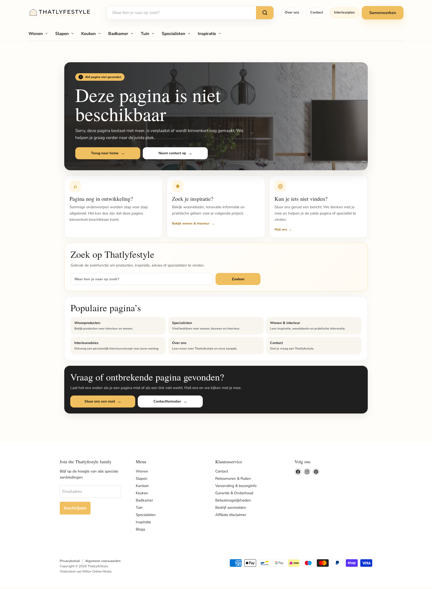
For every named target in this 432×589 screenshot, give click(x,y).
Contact (316, 12)
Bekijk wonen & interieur (191, 223)
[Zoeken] (265, 12)
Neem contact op (172, 153)
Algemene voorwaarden (102, 561)
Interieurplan (344, 12)
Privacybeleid (70, 561)
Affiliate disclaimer (230, 514)
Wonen (35, 33)
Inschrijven (75, 508)
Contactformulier (167, 401)
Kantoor (142, 485)
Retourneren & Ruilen (233, 478)
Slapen (62, 33)
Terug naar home (104, 153)
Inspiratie (207, 33)
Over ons (292, 12)
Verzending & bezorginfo (235, 485)
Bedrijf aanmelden (230, 507)
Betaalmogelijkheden (233, 500)
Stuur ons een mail (99, 401)
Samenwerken (382, 13)
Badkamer (118, 33)
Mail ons (280, 229)
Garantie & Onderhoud (234, 493)
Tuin (145, 33)
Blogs (140, 529)
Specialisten (173, 33)
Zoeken (238, 279)
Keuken (88, 33)
